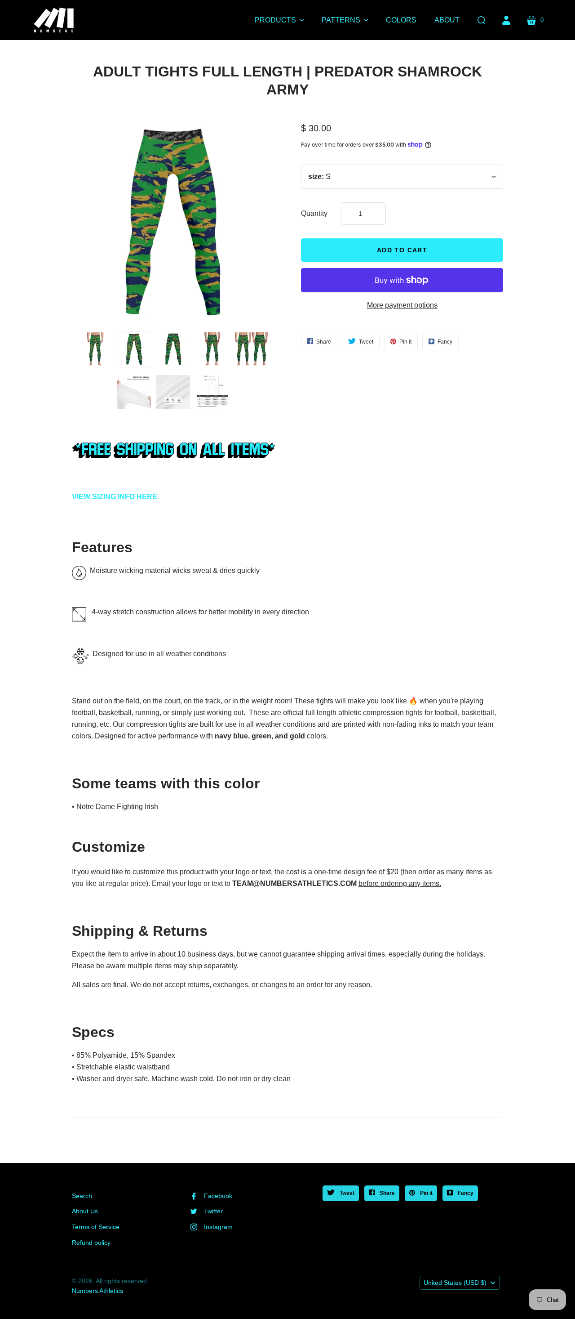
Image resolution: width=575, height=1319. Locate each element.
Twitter (213, 1211)
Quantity (314, 213)
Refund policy (91, 1242)
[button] (279, 20)
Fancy (464, 1193)
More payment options (402, 305)
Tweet (346, 1193)
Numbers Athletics (97, 1290)
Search (82, 1195)
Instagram (218, 1226)
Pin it (426, 1193)
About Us (85, 1211)
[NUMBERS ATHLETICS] (53, 20)
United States (455, 1282)
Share (386, 1193)
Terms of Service (95, 1226)
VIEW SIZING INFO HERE (114, 497)
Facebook (218, 1195)
